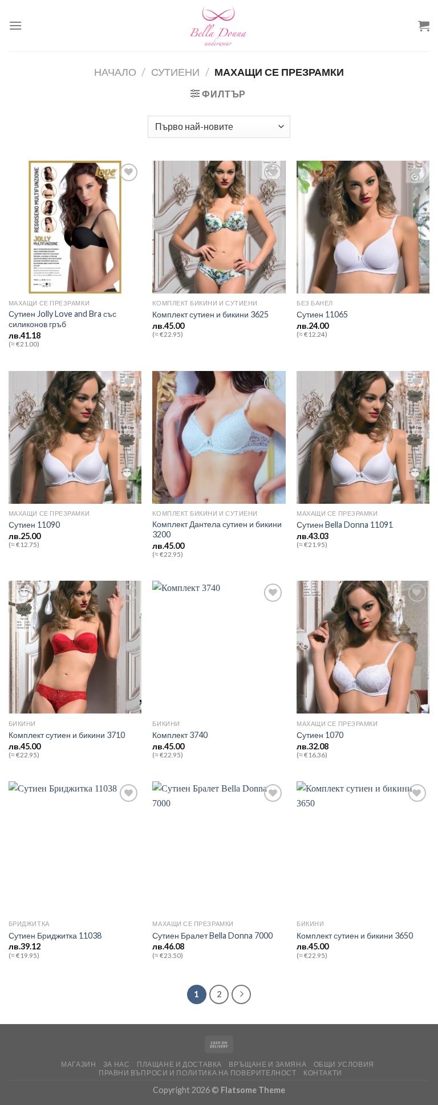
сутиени (175, 72)
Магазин (78, 1064)
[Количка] (423, 25)
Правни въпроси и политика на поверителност (198, 1073)
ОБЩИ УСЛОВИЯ (344, 1064)
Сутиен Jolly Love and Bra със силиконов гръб (62, 319)
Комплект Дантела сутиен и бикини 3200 (217, 529)
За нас (116, 1064)
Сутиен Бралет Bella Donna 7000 (212, 935)
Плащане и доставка (179, 1064)
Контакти (322, 1073)
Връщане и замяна (267, 1064)
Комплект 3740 (180, 735)
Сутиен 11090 (34, 524)
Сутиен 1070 (320, 735)
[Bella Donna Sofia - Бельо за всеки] (219, 25)
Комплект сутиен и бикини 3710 (67, 735)
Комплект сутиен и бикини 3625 (210, 314)
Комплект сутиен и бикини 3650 (355, 935)
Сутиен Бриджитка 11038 (55, 935)
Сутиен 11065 (322, 314)
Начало (115, 72)
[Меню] (15, 25)
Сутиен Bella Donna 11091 (345, 524)
